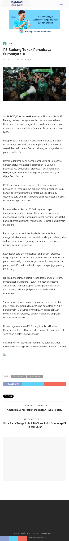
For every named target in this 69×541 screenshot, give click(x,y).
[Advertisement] (34, 365)
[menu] (61, 3)
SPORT (8, 43)
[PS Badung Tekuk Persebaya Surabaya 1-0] (34, 83)
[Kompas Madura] (16, 3)
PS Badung (35, 376)
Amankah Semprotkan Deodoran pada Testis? (34, 409)
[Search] (53, 3)
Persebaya (19, 376)
